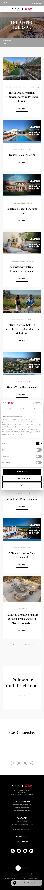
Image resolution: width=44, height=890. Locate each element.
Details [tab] (22, 409)
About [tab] (36, 409)
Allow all (22, 472)
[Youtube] (25, 763)
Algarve (22, 87)
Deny (22, 485)
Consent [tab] (8, 409)
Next (32, 644)
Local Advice (29, 87)
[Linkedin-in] (31, 763)
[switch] (39, 450)
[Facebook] (19, 763)
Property (36, 87)
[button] (4, 43)
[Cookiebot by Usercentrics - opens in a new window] (33, 403)
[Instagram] (13, 763)
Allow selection (22, 478)
